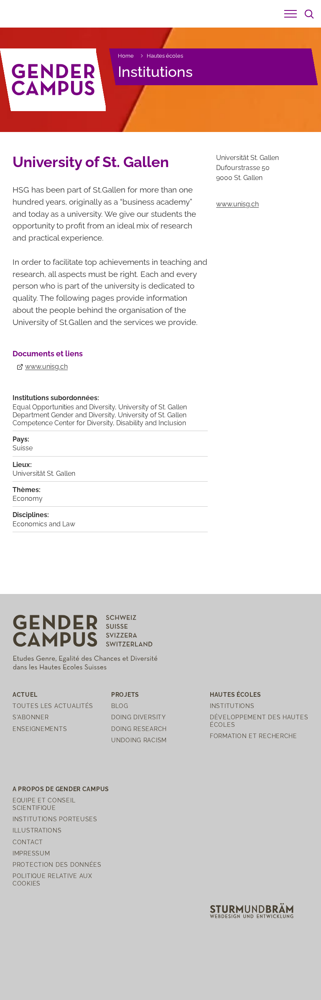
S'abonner (30, 717)
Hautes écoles (165, 56)
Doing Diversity (138, 717)
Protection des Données (57, 864)
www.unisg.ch (46, 367)
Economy (28, 499)
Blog (119, 705)
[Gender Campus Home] (53, 79)
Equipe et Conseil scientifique (44, 804)
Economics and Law (44, 524)
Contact (28, 841)
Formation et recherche (253, 735)
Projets (125, 694)
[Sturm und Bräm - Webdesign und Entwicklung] (251, 910)
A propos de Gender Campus (61, 788)
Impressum (31, 853)
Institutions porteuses (55, 818)
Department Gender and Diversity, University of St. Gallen (99, 415)
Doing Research (139, 728)
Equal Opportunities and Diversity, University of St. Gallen (100, 407)
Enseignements (40, 728)
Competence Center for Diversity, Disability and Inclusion (99, 423)
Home (126, 56)
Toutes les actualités (53, 705)
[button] (290, 14)
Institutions (155, 71)
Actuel (25, 694)
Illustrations (37, 830)
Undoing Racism (139, 740)
